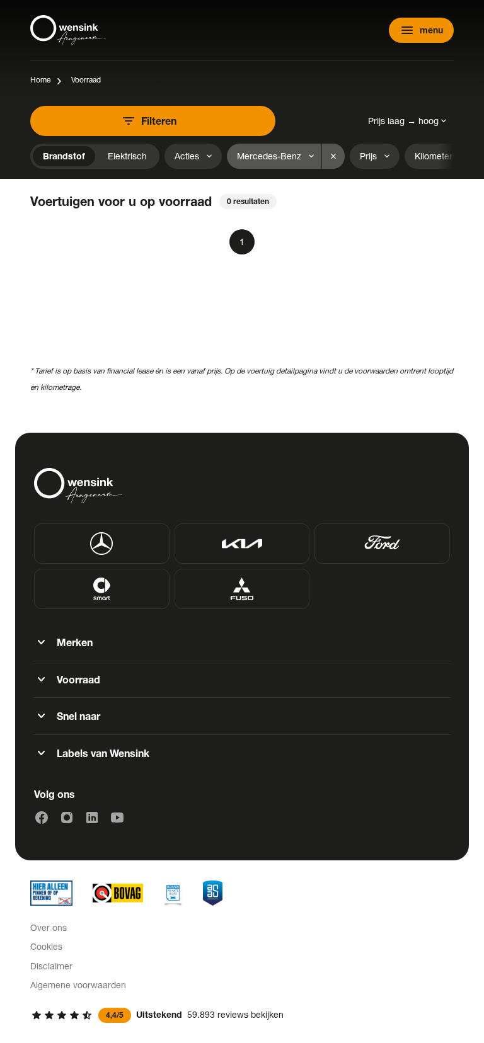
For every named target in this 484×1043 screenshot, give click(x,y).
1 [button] (242, 241)
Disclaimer (51, 965)
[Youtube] (117, 817)
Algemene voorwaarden (78, 984)
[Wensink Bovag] (118, 893)
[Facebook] (41, 817)
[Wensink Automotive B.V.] (68, 30)
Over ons (48, 927)
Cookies (46, 946)
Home (40, 79)
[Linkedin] (92, 817)
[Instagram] (66, 817)
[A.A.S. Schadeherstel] (212, 893)
